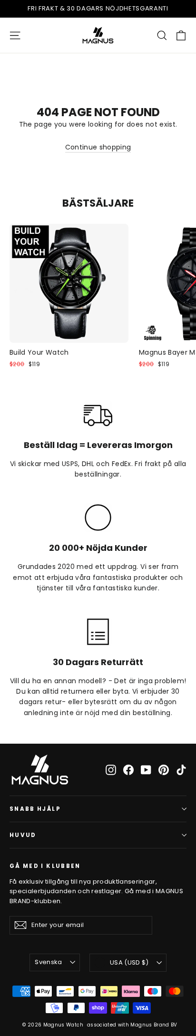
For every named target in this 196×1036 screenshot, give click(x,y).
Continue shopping (98, 147)
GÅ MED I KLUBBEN (45, 865)
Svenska (48, 961)
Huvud (23, 835)
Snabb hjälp (35, 809)
